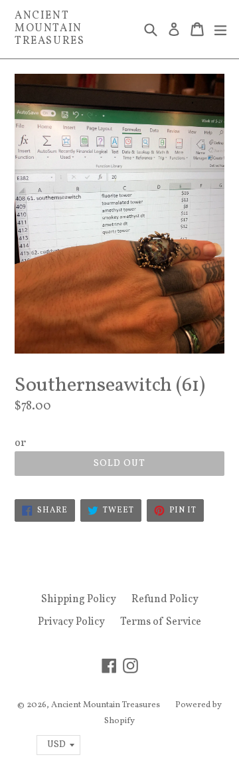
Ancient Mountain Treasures (49, 29)
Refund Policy (165, 599)
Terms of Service (160, 622)
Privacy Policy (71, 622)
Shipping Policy (78, 599)
